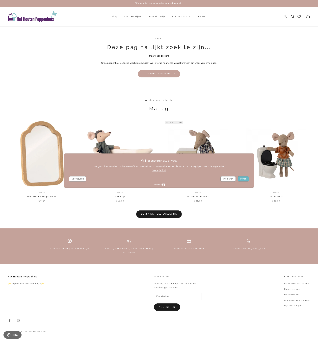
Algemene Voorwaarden (297, 300)
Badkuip (120, 197)
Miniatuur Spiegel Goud (42, 197)
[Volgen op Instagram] (18, 320)
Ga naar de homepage (159, 73)
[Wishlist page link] (299, 16)
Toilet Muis (276, 197)
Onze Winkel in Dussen (296, 283)
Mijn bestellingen (293, 305)
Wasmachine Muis (198, 197)
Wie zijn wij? (157, 16)
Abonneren (167, 307)
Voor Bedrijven (133, 16)
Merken (202, 16)
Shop (114, 16)
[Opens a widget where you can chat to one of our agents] (12, 335)
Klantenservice (181, 16)
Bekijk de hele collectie (159, 213)
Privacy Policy (291, 294)
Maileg (42, 192)
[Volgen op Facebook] (9, 320)
